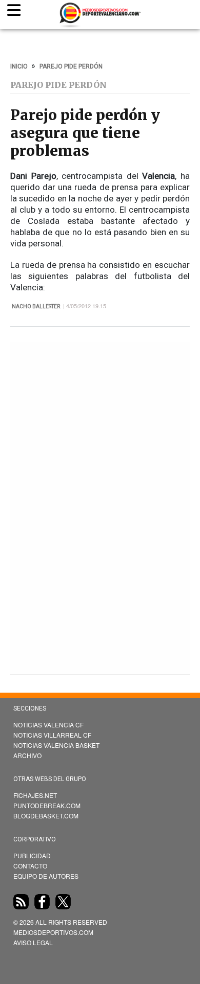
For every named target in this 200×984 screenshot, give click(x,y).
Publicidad (32, 855)
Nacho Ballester (36, 306)
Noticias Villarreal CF (52, 734)
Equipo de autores (45, 876)
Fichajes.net (35, 795)
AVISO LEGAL (33, 942)
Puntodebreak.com (47, 805)
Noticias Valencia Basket (56, 745)
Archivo (27, 755)
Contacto (30, 865)
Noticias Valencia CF (48, 724)
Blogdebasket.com (45, 815)
